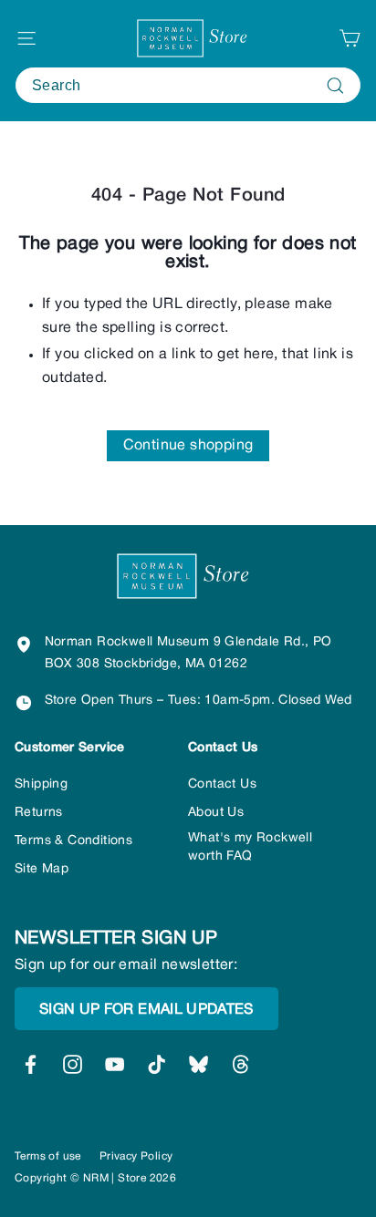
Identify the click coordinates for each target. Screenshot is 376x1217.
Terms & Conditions (73, 841)
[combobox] (188, 85)
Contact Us (222, 784)
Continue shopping (188, 445)
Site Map (41, 869)
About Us (216, 813)
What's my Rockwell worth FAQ (250, 847)
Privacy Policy (136, 1156)
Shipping (41, 784)
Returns (39, 813)
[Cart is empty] (349, 38)
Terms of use (48, 1156)
